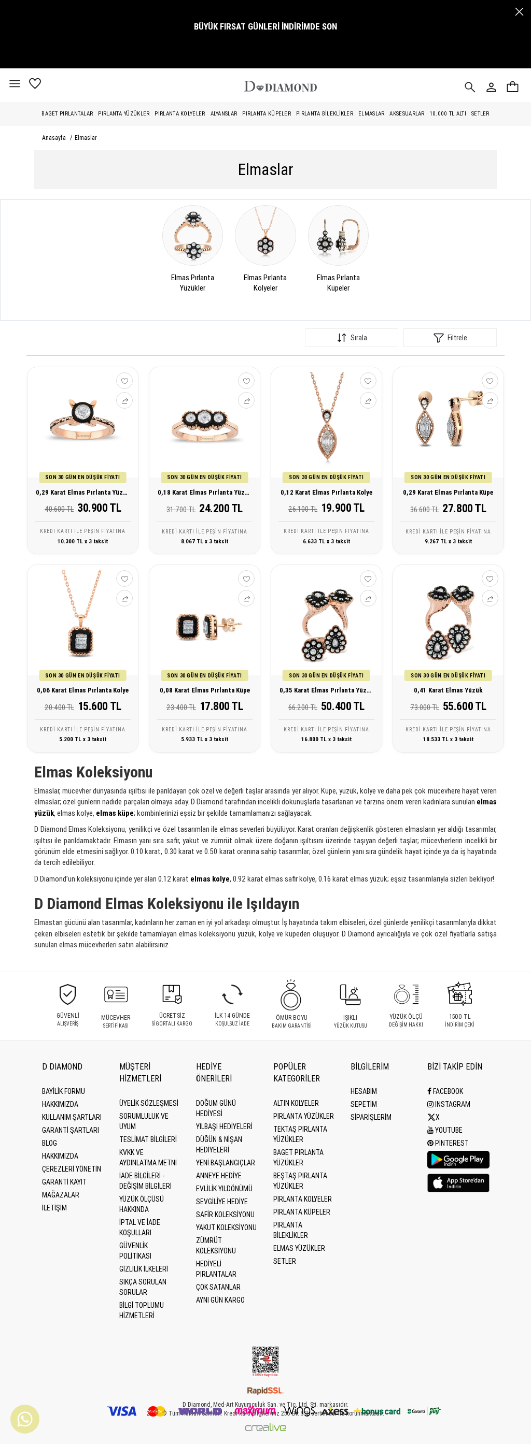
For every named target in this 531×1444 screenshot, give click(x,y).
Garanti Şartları (70, 1130)
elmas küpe (115, 813)
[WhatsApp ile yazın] (24, 1419)
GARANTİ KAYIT (64, 1182)
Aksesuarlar (406, 113)
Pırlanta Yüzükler (123, 113)
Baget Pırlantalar (67, 113)
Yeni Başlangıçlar (225, 1163)
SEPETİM (364, 1104)
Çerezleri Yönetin (71, 1169)
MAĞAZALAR (60, 1195)
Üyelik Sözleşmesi (148, 1103)
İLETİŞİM (54, 1208)
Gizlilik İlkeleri (143, 1269)
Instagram (452, 1104)
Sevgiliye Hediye (222, 1201)
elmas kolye (210, 879)
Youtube (448, 1130)
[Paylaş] (124, 400)
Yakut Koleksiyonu (226, 1227)
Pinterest (451, 1143)
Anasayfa (54, 137)
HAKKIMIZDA (60, 1156)
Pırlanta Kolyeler (180, 113)
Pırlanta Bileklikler (324, 113)
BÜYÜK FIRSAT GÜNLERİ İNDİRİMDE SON (265, 26)
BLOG (49, 1143)
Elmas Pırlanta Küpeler (338, 283)
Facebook (447, 1091)
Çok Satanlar (218, 1287)
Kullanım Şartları (72, 1117)
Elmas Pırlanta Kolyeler (265, 283)
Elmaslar (371, 113)
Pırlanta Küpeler (266, 113)
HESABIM (364, 1091)
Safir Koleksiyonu (225, 1214)
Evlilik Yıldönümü (224, 1189)
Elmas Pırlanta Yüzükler (192, 283)
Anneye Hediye (219, 1176)
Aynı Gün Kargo (220, 1300)
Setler (480, 113)
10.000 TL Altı (448, 113)
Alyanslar (224, 113)
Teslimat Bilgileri (148, 1139)
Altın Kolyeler (296, 1103)
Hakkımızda (60, 1104)
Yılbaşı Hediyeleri (224, 1126)
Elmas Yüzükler (299, 1248)
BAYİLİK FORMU (63, 1091)
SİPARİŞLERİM (371, 1117)
